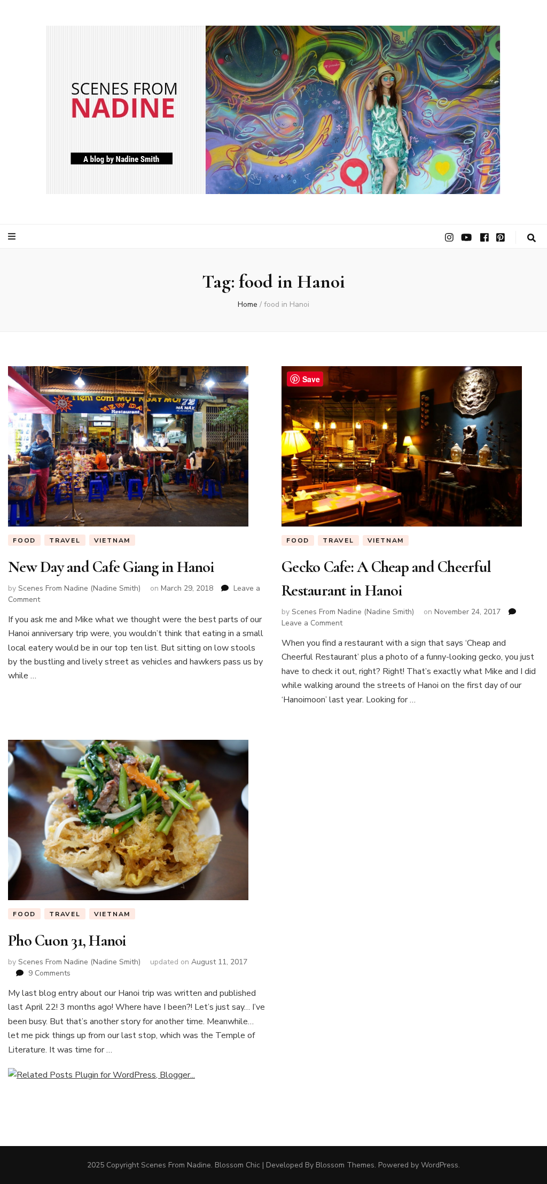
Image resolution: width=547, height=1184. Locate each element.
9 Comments (49, 973)
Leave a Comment (312, 623)
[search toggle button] (531, 238)
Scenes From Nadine (176, 1165)
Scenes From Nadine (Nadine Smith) (79, 588)
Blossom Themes (345, 1165)
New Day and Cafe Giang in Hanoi (111, 567)
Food (24, 540)
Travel (65, 540)
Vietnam (112, 540)
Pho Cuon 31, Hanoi (67, 940)
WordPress (439, 1165)
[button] (273, 110)
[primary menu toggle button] (13, 236)
